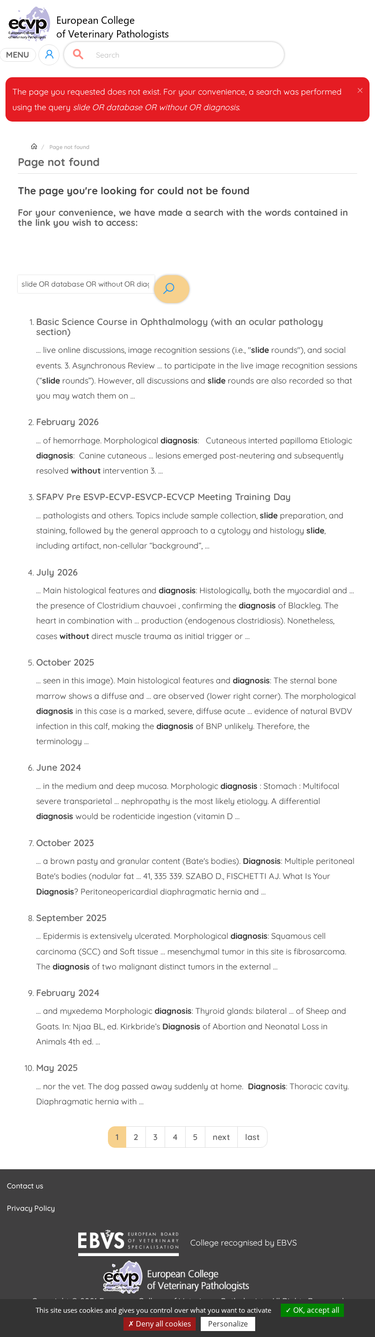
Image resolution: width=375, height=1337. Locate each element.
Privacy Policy (31, 1208)
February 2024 (68, 992)
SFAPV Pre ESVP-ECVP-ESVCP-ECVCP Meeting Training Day (163, 496)
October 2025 (65, 662)
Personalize (228, 1324)
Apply (78, 54)
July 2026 (57, 572)
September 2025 (71, 917)
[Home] (91, 23)
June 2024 (58, 767)
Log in (48, 54)
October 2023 (65, 842)
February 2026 (67, 421)
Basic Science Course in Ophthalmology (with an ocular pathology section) (179, 326)
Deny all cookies (162, 1324)
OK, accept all (315, 1310)
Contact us (25, 1185)
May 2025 (57, 1067)
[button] (360, 88)
